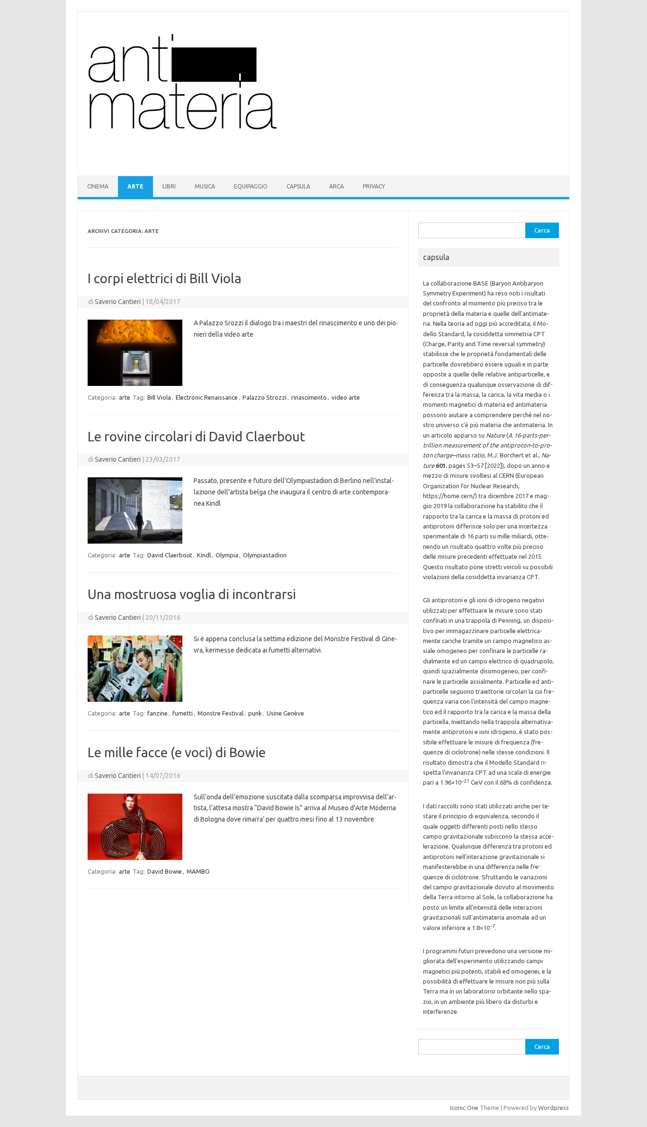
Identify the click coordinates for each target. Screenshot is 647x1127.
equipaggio (251, 186)
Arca (336, 186)
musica (205, 186)
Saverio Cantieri (118, 301)
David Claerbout (169, 555)
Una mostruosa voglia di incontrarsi (192, 594)
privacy (374, 186)
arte (135, 186)
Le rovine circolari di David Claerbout (196, 436)
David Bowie (164, 871)
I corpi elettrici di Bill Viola (165, 278)
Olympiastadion (265, 555)
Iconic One (464, 1107)
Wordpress (553, 1107)
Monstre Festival (220, 713)
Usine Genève (285, 713)
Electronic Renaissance (207, 397)
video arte (346, 397)
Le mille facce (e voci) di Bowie (177, 752)
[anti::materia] (211, 159)
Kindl (204, 555)
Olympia (227, 555)
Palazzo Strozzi (265, 397)
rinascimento (309, 397)
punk (255, 713)
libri (169, 186)
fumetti (182, 713)
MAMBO (198, 871)
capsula (298, 186)
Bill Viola (159, 397)
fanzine (157, 713)
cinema (97, 186)
